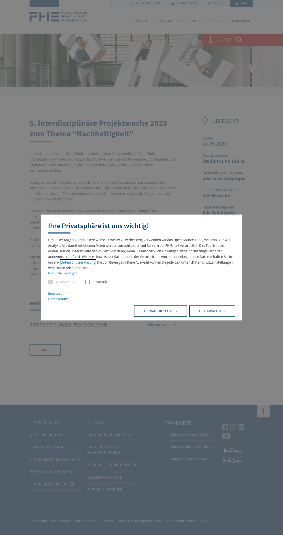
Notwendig (65, 282)
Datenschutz (58, 299)
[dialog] (141, 268)
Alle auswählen (212, 311)
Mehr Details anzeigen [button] (62, 273)
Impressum (57, 293)
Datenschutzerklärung (78, 262)
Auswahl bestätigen (160, 311)
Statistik (100, 282)
